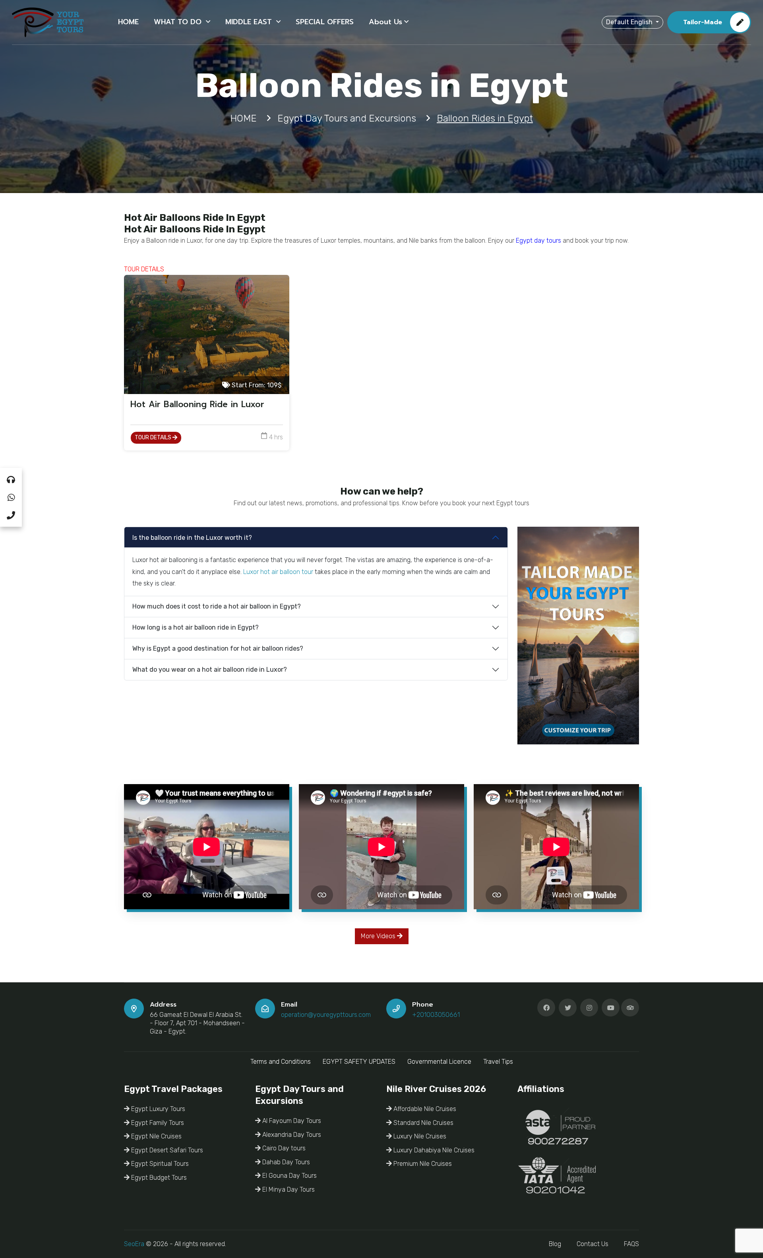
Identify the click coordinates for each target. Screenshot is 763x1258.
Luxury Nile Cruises (419, 1136)
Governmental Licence (439, 1061)
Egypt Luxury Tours (157, 1109)
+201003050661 (436, 1014)
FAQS (631, 1244)
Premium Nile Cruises (422, 1163)
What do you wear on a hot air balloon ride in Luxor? (209, 669)
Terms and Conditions (280, 1061)
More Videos (379, 936)
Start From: (255, 385)
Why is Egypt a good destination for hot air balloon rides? (217, 648)
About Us (385, 21)
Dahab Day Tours (285, 1162)
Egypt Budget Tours (158, 1177)
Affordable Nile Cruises (424, 1109)
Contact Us (592, 1244)
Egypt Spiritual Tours (159, 1163)
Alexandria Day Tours (291, 1134)
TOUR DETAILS (153, 437)
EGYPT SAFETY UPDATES (359, 1061)
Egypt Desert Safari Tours (166, 1150)
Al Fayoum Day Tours (291, 1121)
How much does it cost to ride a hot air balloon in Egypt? (216, 606)
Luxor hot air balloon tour (278, 572)
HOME (128, 21)
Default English (630, 22)
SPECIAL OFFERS (325, 21)
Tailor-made (702, 22)
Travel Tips (498, 1061)
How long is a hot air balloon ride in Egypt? (195, 627)
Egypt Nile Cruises (156, 1136)
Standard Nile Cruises (422, 1123)
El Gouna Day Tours (289, 1175)
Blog (555, 1244)
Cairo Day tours (283, 1148)
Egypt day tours (538, 240)
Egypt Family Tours (157, 1123)
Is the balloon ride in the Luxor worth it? (192, 537)
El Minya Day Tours (288, 1189)
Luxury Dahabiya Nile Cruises (433, 1150)
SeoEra (134, 1244)
